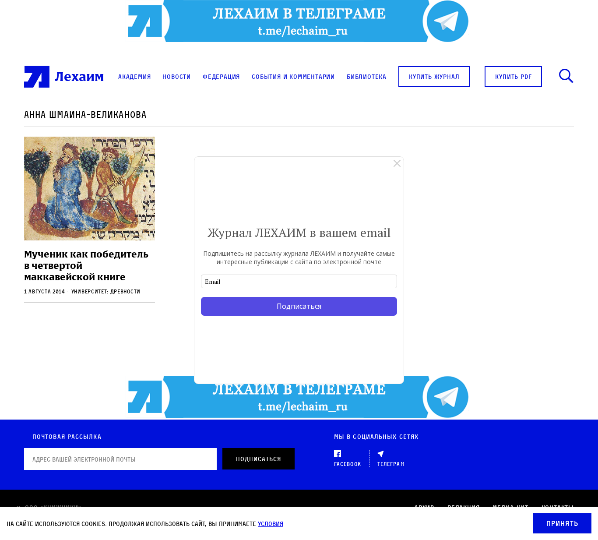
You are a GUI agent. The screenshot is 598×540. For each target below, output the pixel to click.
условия (270, 523)
